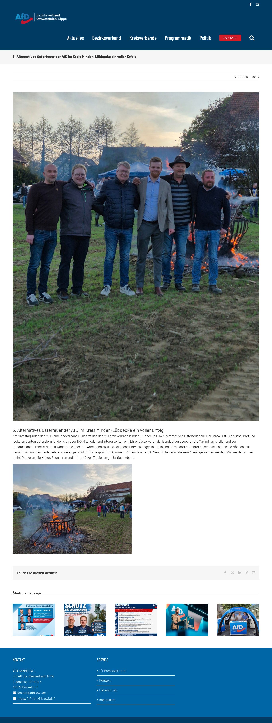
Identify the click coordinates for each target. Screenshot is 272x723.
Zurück (243, 77)
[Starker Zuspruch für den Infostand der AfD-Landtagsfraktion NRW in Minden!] (238, 606)
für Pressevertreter (113, 671)
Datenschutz (108, 690)
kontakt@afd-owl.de (31, 693)
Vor (253, 77)
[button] (251, 38)
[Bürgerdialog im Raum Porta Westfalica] (34, 606)
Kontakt (105, 680)
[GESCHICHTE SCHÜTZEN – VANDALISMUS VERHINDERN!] (85, 606)
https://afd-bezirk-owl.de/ (36, 698)
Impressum (107, 700)
